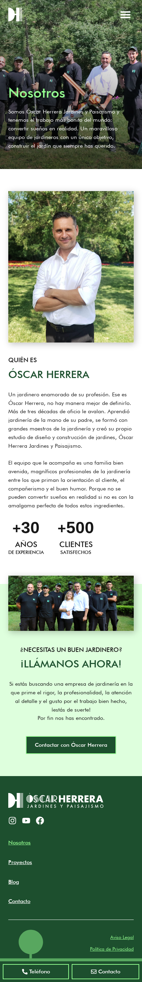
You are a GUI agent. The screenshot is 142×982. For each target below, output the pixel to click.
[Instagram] (12, 820)
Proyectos (20, 862)
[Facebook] (40, 820)
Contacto (19, 901)
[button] (125, 14)
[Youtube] (26, 820)
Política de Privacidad (112, 949)
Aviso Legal (122, 937)
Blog (13, 882)
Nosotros (19, 842)
